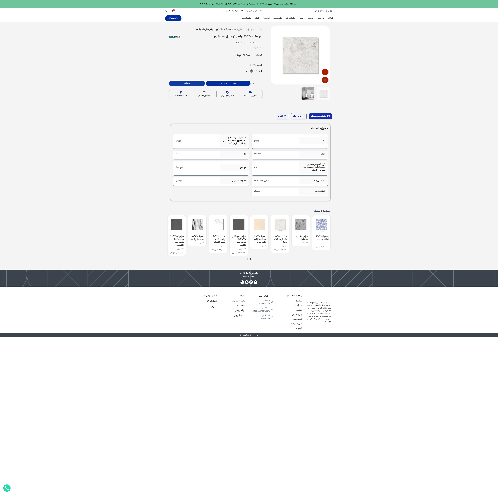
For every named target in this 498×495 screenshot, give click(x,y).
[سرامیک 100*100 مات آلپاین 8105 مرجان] (280, 224)
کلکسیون (242, 248)
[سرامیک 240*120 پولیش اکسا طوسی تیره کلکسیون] (177, 224)
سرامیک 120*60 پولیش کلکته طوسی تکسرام (219, 239)
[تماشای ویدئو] (325, 72)
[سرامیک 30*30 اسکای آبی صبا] (321, 224)
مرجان (284, 245)
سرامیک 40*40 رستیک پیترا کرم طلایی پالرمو (260, 239)
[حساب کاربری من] (166, 11)
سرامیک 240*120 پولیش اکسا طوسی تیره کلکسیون (177, 241)
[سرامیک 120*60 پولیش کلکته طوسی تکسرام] (218, 224)
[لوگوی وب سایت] (323, 10)
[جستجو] (176, 11)
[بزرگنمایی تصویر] (325, 80)
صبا (327, 242)
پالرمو (264, 245)
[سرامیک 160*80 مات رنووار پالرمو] (197, 224)
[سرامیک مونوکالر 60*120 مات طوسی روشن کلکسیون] (239, 224)
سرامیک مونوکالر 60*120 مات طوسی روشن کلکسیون (239, 241)
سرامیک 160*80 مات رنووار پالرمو (197, 238)
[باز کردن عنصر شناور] (7, 488)
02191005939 (173, 18)
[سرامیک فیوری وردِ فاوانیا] (301, 224)
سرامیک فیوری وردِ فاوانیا (302, 238)
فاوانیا (305, 242)
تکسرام (222, 245)
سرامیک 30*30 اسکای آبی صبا (322, 238)
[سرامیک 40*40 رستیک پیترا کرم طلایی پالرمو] (259, 224)
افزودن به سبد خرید (228, 83)
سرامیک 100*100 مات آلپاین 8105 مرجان (280, 239)
